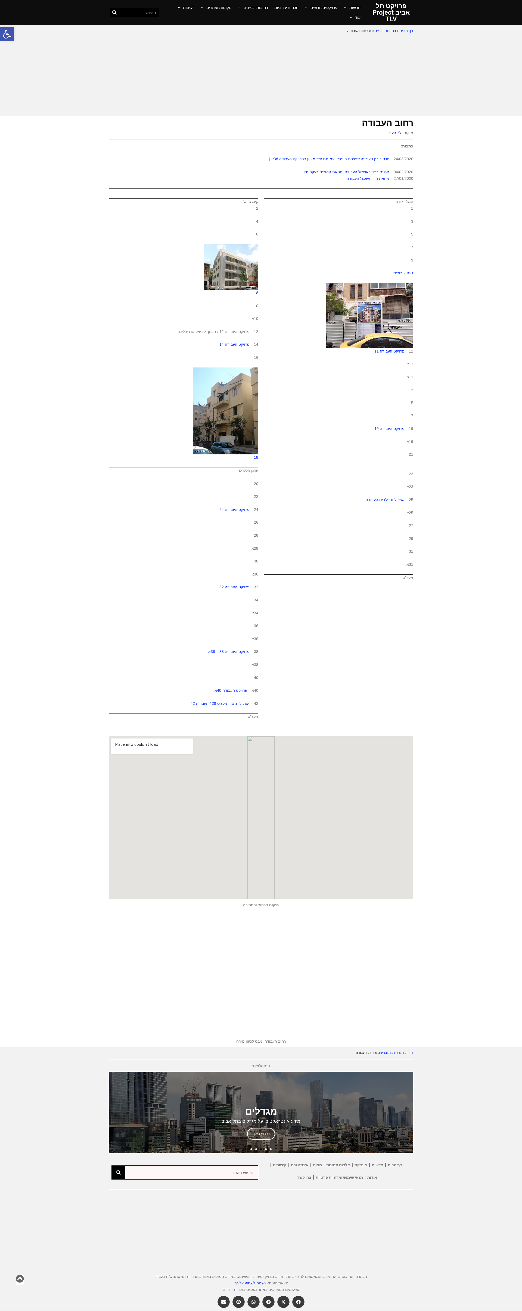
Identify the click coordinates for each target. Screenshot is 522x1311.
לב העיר (395, 133)
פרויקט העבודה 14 (234, 344)
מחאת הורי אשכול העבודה (368, 178)
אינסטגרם (300, 1165)
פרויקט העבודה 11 (389, 351)
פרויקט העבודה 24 (234, 509)
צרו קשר (304, 1177)
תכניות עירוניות (286, 7)
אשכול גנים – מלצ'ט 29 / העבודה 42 (220, 703)
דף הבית (406, 31)
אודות (372, 1177)
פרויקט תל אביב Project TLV (391, 12)
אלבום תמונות (338, 1165)
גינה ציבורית (403, 273)
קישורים (280, 1165)
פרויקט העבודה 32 (234, 587)
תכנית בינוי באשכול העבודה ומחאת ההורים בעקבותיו (346, 172)
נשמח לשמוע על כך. (250, 1283)
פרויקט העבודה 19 (389, 428)
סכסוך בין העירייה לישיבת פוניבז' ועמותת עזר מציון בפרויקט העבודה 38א (330, 159)
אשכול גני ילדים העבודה (385, 500)
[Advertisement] (261, 75)
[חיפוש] (114, 12)
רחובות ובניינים (256, 7)
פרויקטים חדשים (323, 7)
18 (256, 457)
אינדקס (361, 1165)
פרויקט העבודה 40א (231, 690)
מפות (317, 1165)
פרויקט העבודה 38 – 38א (229, 651)
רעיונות (188, 7)
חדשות (355, 7)
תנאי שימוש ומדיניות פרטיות (339, 1177)
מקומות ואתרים (219, 7)
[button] (7, 34)
